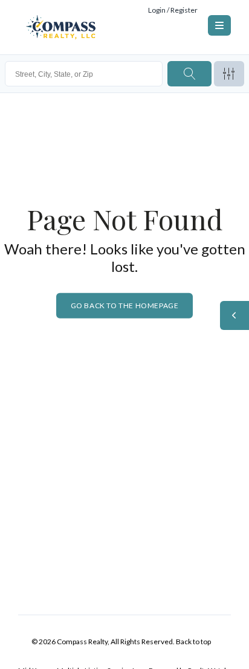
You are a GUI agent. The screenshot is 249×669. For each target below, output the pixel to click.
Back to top (193, 641)
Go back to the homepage (125, 305)
